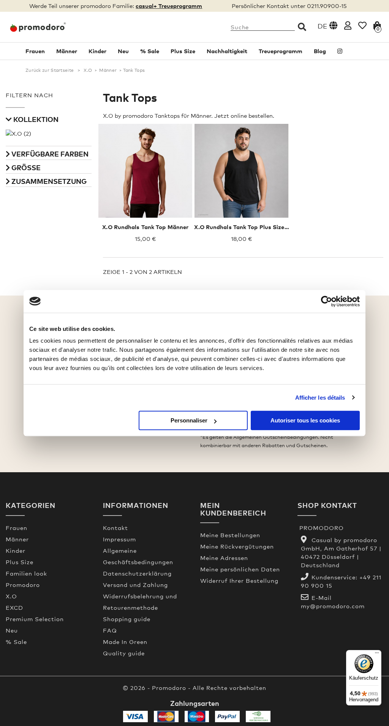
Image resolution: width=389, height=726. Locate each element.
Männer (66, 50)
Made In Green (125, 641)
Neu (123, 50)
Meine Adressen (224, 557)
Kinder (97, 50)
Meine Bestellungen (230, 534)
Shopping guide (126, 618)
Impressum (119, 539)
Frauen (35, 50)
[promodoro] (49, 27)
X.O (88, 70)
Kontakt (115, 527)
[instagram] (340, 51)
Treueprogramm (280, 50)
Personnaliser (189, 420)
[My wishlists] (362, 25)
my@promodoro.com (333, 606)
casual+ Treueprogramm (169, 5)
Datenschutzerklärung (137, 573)
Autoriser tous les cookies (305, 420)
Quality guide (124, 653)
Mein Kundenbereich (233, 509)
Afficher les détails (320, 397)
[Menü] (376, 654)
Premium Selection (35, 618)
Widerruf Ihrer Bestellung (239, 580)
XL (158, 164)
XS (116, 164)
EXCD (14, 607)
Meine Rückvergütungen (237, 546)
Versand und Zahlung (135, 584)
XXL (173, 164)
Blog (320, 50)
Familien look (26, 573)
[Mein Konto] (348, 25)
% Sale (149, 50)
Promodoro (23, 584)
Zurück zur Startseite (49, 70)
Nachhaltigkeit (227, 50)
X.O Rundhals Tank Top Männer (145, 226)
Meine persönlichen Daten (240, 569)
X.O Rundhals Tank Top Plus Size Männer (250, 226)
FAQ (110, 630)
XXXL (241, 164)
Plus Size (183, 50)
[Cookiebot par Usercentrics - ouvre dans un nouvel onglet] (326, 301)
